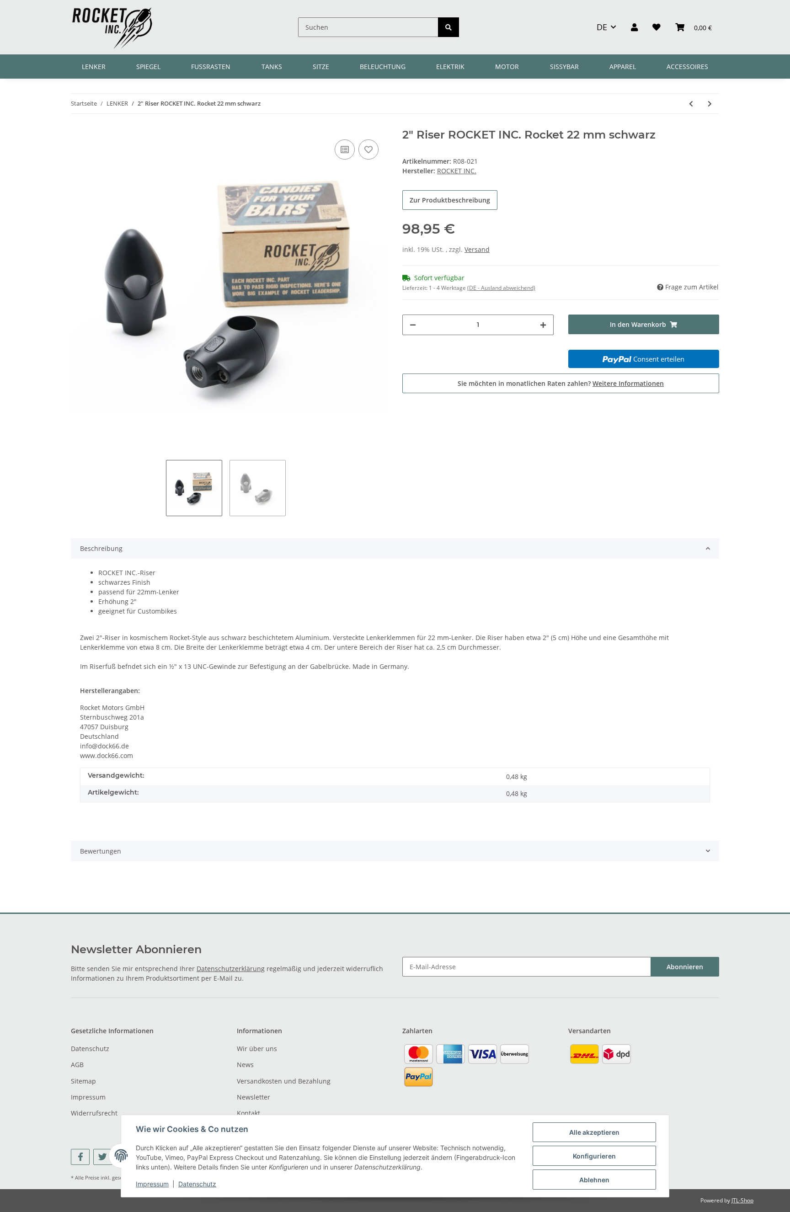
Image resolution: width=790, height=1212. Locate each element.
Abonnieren (685, 966)
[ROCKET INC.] (112, 27)
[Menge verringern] (413, 325)
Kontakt (248, 1113)
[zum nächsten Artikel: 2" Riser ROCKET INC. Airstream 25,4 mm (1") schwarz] (709, 103)
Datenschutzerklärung (231, 968)
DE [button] (602, 26)
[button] (634, 27)
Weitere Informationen (628, 383)
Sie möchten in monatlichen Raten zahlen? (561, 383)
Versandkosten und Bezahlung (284, 1081)
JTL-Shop (742, 1200)
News (245, 1064)
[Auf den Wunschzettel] (368, 149)
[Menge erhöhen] (543, 325)
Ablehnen (594, 1180)
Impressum (88, 1097)
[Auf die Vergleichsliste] (345, 149)
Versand (477, 249)
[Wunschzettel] (656, 27)
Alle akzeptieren (594, 1132)
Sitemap (83, 1081)
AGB (77, 1064)
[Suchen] (448, 27)
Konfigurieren (594, 1156)
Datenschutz (90, 1048)
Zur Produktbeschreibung (450, 200)
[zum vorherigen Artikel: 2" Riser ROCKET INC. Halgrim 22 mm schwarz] (691, 103)
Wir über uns (257, 1048)
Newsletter (253, 1097)
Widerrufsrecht (94, 1113)
